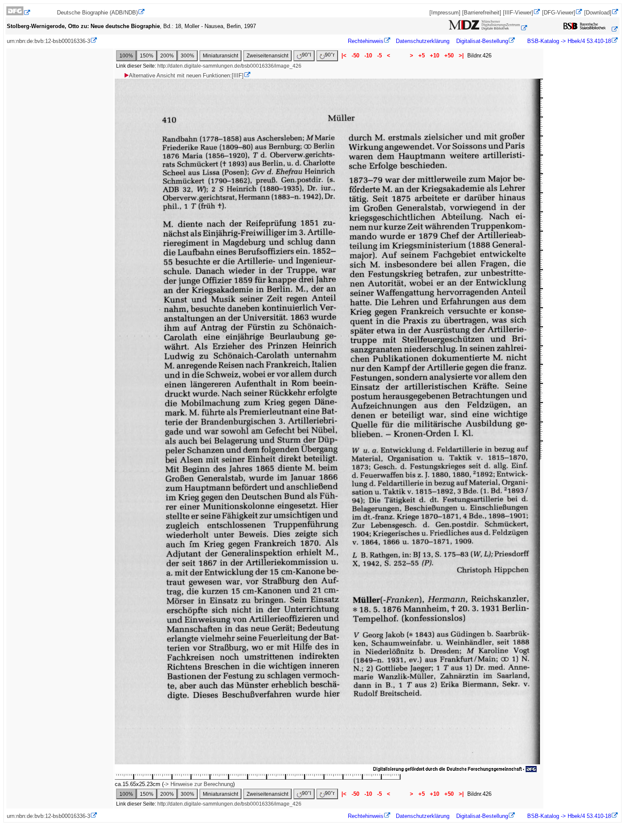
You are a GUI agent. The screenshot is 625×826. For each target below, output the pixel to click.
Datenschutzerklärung (422, 41)
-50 (355, 55)
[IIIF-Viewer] (518, 12)
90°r (330, 55)
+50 (449, 55)
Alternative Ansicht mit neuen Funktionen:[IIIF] (186, 75)
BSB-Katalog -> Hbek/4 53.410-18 (568, 41)
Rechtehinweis (366, 41)
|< (344, 55)
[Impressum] (444, 12)
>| (461, 55)
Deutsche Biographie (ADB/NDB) (97, 12)
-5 (379, 55)
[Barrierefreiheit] (481, 12)
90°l (306, 55)
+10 (434, 55)
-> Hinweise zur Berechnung (198, 784)
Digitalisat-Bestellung (482, 41)
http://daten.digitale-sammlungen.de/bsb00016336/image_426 (229, 66)
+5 (421, 55)
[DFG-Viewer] (558, 12)
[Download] (597, 12)
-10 (368, 55)
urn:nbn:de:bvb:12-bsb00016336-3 (48, 41)
